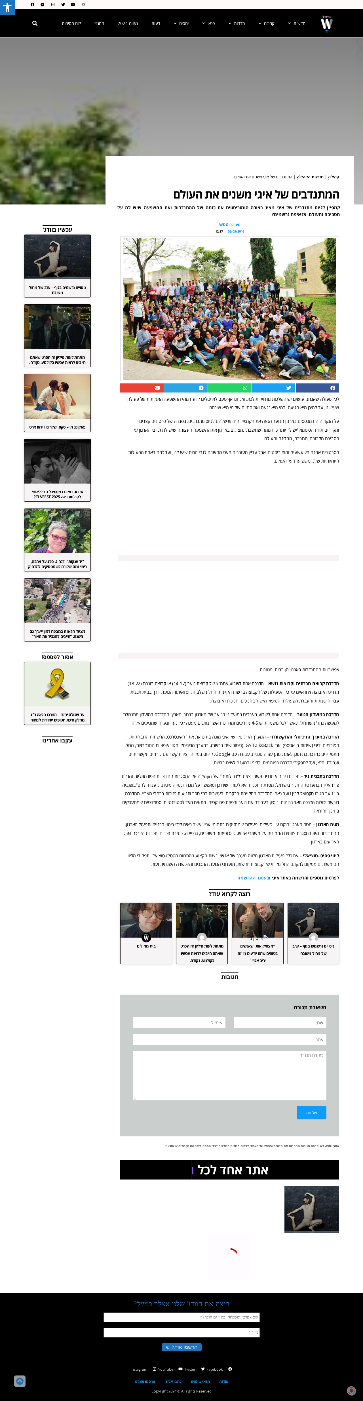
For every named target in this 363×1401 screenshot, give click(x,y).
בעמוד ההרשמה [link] (253, 878)
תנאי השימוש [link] (273, 1146)
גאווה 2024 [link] (128, 23)
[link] (7, 7)
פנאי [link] (211, 23)
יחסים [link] (184, 23)
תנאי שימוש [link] (200, 1381)
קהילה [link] (269, 23)
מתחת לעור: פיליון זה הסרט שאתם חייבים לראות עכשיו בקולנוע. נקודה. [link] (202, 953)
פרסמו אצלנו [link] (145, 1381)
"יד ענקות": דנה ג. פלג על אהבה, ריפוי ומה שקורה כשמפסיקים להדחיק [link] (57, 564)
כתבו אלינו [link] (173, 1381)
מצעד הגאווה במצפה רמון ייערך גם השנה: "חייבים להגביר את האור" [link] (57, 633)
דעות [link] (155, 23)
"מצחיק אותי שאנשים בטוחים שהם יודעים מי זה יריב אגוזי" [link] (257, 953)
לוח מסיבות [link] (71, 23)
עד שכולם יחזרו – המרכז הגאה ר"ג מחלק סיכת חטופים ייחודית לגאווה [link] (57, 717)
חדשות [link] (299, 23)
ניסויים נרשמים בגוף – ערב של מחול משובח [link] (57, 290)
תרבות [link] (239, 23)
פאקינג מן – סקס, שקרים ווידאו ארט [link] (57, 427)
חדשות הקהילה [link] (310, 177)
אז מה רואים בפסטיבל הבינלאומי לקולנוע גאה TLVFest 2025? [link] (57, 494)
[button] (35, 23)
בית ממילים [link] (146, 946)
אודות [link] (223, 1381)
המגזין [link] (99, 23)
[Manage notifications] (351, 1390)
